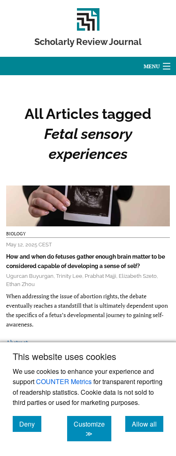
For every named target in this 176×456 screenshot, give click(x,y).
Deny (30, 424)
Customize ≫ (92, 428)
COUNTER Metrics (64, 381)
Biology (16, 234)
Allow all (147, 424)
